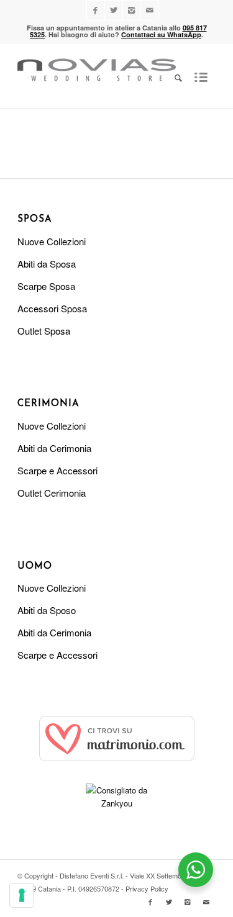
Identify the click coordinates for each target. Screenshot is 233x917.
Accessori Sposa (52, 308)
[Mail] (149, 10)
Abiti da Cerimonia (54, 447)
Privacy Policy (147, 888)
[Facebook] (95, 10)
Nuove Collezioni (51, 241)
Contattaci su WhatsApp (161, 34)
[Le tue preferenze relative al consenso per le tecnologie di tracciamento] (22, 895)
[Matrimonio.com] (116, 758)
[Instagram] (131, 10)
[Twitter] (113, 10)
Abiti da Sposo (46, 610)
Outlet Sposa (43, 330)
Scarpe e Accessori (57, 470)
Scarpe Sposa (46, 285)
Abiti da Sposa (46, 263)
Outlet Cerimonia (51, 492)
